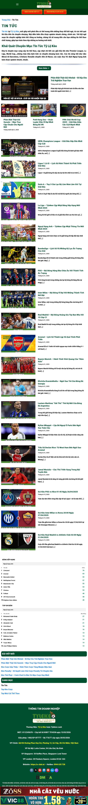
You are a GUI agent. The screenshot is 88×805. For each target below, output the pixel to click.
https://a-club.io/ (38, 764)
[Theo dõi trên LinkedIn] (44, 770)
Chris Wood (7, 626)
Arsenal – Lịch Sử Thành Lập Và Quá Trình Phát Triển (59, 338)
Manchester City (8, 584)
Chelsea (5, 590)
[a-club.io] (44, 4)
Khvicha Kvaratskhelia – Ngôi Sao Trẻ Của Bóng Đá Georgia (60, 382)
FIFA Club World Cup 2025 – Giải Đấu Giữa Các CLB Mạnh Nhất (71, 122)
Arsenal (5, 574)
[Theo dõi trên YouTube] (48, 770)
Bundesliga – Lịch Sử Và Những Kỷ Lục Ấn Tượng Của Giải (60, 249)
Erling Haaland (7, 620)
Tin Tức (4, 685)
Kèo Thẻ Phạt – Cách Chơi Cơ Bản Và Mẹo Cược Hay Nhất (25, 675)
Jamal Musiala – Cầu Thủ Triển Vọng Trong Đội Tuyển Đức (59, 471)
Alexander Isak (8, 623)
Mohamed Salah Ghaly (10, 616)
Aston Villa (6, 587)
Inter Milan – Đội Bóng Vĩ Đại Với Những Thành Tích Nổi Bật (61, 294)
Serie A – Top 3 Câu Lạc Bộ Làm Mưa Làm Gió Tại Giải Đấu (59, 185)
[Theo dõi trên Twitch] (56, 770)
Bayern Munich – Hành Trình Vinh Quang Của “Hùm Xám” (61, 360)
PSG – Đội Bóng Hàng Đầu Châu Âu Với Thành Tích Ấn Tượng (60, 272)
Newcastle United (8, 577)
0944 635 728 (59, 764)
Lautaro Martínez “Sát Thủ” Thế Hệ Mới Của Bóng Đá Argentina (60, 404)
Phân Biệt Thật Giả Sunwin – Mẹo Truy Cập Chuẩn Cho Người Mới (13, 123)
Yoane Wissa (7, 643)
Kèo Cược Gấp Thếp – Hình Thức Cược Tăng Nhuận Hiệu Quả (26, 667)
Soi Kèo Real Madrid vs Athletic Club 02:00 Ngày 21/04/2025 (59, 536)
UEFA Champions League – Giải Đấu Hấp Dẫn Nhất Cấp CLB (60, 142)
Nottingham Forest (9, 580)
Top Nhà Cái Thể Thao (10, 693)
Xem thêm (43, 68)
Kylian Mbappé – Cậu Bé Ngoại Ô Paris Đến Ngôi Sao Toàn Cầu (59, 426)
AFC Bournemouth (9, 597)
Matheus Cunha (8, 636)
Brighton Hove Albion (10, 600)
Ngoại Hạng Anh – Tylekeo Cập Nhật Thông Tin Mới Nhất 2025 (61, 227)
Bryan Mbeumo (8, 629)
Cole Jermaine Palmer (10, 633)
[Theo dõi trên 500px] (52, 770)
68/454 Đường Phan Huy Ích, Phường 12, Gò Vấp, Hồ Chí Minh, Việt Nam (48, 743)
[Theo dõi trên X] (36, 770)
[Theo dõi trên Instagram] (31, 770)
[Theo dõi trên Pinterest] (40, 770)
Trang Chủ (6, 20)
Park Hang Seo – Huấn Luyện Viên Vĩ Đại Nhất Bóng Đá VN (43, 122)
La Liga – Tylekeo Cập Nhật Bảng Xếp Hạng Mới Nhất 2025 (59, 206)
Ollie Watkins (7, 639)
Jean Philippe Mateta (10, 646)
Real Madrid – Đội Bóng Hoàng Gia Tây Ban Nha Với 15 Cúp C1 (61, 316)
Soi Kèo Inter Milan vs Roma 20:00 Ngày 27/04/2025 (56, 514)
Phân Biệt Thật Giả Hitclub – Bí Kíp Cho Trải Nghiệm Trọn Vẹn (69, 79)
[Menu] (17, 4)
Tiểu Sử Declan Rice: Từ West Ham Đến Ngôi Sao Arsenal (59, 449)
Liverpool (6, 570)
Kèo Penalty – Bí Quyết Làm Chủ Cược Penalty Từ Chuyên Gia (26, 671)
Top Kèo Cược (7, 689)
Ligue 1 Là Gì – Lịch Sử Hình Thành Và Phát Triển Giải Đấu (59, 164)
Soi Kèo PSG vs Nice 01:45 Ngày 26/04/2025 (58, 492)
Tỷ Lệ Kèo (15, 31)
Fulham (5, 593)
